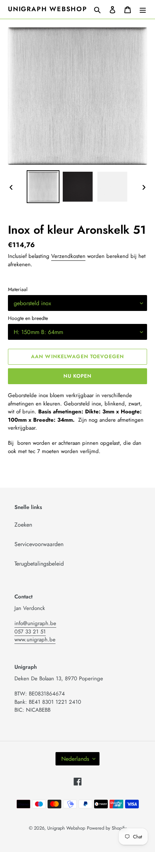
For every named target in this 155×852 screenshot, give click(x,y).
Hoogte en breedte (28, 318)
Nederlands (75, 759)
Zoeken (23, 525)
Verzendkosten (68, 256)
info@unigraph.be (35, 623)
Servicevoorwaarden (38, 544)
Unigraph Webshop (47, 9)
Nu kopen (77, 375)
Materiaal (17, 289)
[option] (43, 186)
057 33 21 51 (30, 632)
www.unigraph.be (35, 640)
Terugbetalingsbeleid (39, 563)
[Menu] (142, 9)
